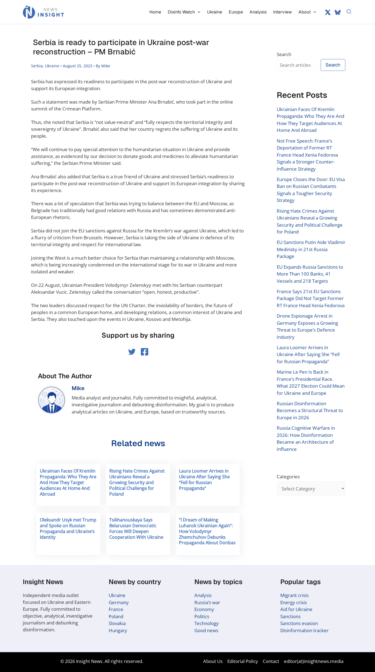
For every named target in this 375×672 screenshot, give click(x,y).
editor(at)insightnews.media (313, 661)
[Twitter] (328, 12)
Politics (201, 616)
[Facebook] (144, 352)
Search (284, 54)
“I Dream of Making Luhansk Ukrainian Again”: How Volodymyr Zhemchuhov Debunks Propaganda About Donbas (207, 531)
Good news (206, 630)
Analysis (203, 595)
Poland (116, 616)
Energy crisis (293, 602)
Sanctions (290, 616)
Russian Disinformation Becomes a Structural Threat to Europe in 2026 (310, 410)
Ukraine (52, 65)
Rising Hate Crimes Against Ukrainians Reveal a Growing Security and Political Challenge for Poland (137, 482)
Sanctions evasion (299, 623)
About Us (213, 661)
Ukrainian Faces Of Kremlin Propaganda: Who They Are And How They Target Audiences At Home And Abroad (68, 482)
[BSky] (338, 12)
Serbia (37, 65)
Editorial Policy (242, 661)
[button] (197, 12)
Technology (206, 623)
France (116, 609)
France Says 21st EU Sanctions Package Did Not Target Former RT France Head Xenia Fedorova (311, 298)
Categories (288, 476)
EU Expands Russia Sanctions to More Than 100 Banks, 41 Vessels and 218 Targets (310, 274)
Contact (271, 661)
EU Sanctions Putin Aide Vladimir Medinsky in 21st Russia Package (311, 249)
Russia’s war (207, 602)
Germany (119, 602)
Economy (204, 609)
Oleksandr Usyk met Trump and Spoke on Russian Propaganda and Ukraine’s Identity (68, 528)
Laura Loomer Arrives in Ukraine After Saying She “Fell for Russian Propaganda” (204, 479)
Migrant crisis (294, 595)
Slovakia (117, 623)
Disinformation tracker (304, 630)
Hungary (118, 630)
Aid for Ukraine (296, 609)
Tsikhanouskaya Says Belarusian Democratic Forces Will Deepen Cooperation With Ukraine (136, 528)
